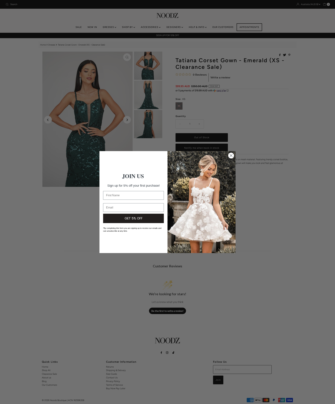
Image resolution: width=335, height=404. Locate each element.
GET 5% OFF (134, 218)
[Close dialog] (231, 156)
